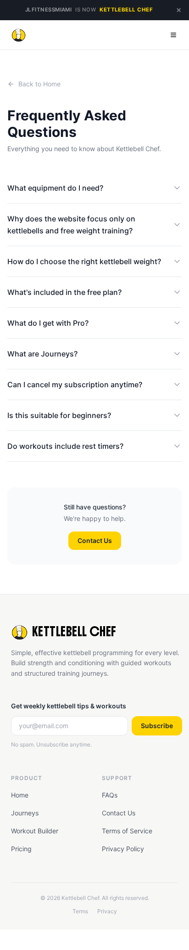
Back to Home (39, 84)
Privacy (107, 911)
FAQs (109, 795)
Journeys (25, 813)
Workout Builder (34, 831)
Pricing (21, 849)
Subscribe (157, 725)
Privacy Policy (123, 849)
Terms (80, 911)
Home (19, 795)
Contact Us (95, 540)
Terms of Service (127, 831)
